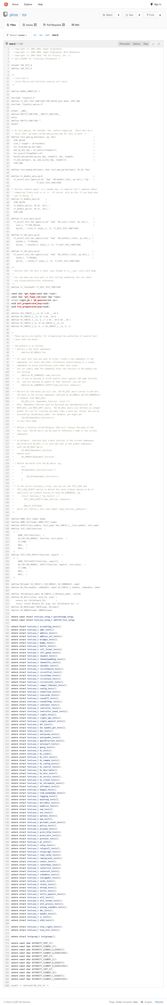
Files (13, 24)
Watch (109, 14)
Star (131, 14)
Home (15, 4)
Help (40, 4)
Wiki (77, 24)
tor (24, 14)
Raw (146, 43)
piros (14, 14)
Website (159, 1002)
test (47, 35)
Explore (28, 4)
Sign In (157, 4)
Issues (31, 24)
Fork (151, 14)
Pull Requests (55, 24)
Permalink (125, 43)
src (41, 35)
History (136, 43)
